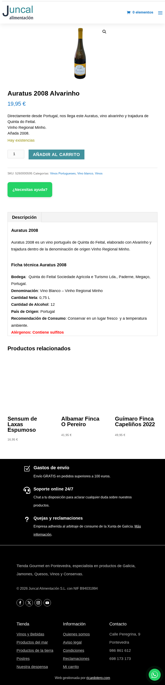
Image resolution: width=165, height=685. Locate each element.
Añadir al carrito (56, 154)
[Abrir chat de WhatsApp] (155, 675)
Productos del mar (32, 642)
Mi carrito (71, 667)
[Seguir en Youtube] (47, 602)
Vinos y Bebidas (30, 634)
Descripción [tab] (24, 217)
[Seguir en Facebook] (20, 602)
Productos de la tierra (35, 650)
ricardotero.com (98, 678)
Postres (23, 659)
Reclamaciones (76, 659)
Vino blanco (85, 173)
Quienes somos (76, 634)
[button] (104, 32)
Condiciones (73, 650)
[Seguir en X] (29, 602)
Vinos (98, 173)
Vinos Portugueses (63, 173)
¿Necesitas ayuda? (29, 189)
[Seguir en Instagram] (38, 602)
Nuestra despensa (32, 667)
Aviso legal (72, 642)
